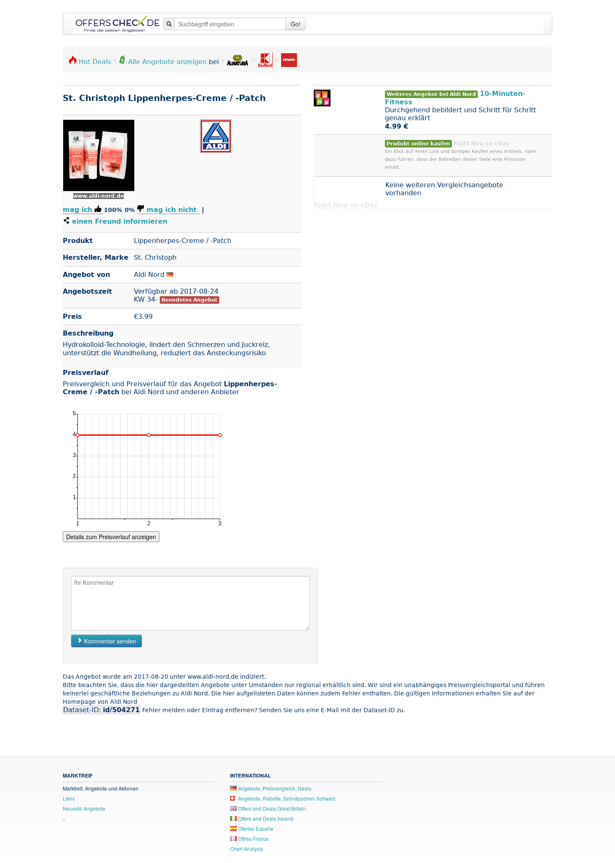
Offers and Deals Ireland (265, 818)
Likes (69, 798)
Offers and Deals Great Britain (271, 808)
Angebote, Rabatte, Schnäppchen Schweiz (286, 798)
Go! (295, 24)
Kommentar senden (109, 641)
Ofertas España (255, 828)
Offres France (253, 838)
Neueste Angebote (84, 808)
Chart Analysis (246, 848)
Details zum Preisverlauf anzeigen (111, 536)
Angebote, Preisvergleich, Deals (274, 788)
